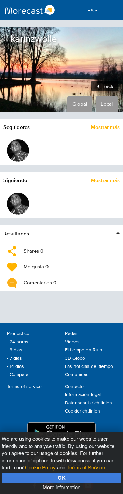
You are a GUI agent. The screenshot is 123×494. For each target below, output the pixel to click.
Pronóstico (18, 333)
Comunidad (77, 374)
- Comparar (18, 374)
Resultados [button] (16, 233)
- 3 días (14, 350)
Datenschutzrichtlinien (88, 403)
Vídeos (72, 342)
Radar (71, 333)
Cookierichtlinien (82, 411)
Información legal (83, 394)
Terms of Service (86, 467)
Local (107, 104)
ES (91, 10)
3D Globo (75, 358)
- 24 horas (17, 342)
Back (107, 86)
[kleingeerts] (18, 150)
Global (79, 104)
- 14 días (15, 366)
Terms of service (24, 386)
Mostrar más (105, 127)
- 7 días (14, 358)
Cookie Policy (40, 467)
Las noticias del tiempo (89, 366)
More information (61, 487)
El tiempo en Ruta (83, 350)
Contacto (74, 386)
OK (62, 477)
